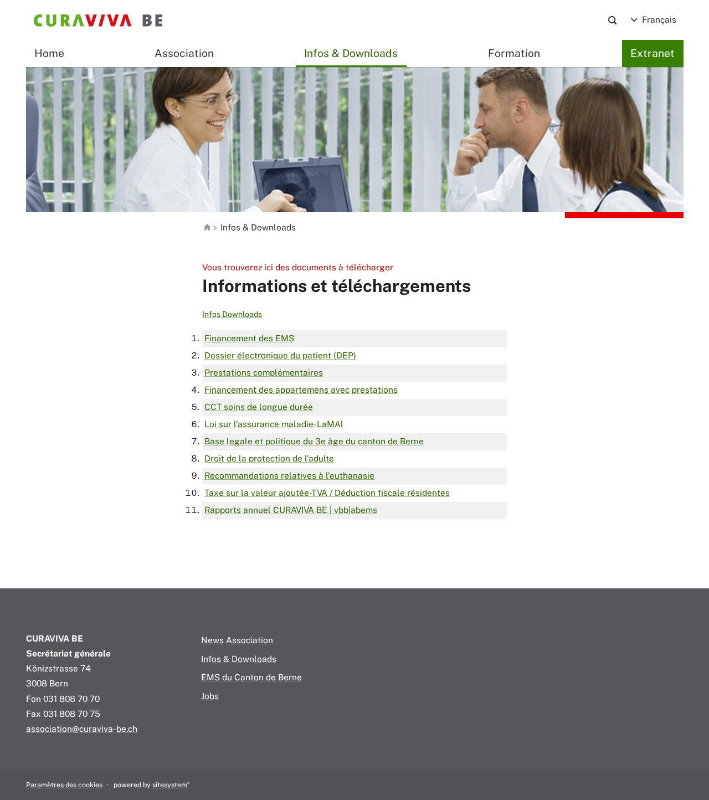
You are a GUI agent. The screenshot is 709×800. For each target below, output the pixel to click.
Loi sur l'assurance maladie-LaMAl (273, 424)
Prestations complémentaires (263, 372)
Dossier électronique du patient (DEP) (280, 355)
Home (49, 53)
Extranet (652, 53)
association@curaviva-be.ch (81, 729)
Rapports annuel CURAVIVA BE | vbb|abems (290, 510)
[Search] (612, 20)
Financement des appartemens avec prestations (301, 389)
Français (658, 19)
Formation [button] (514, 53)
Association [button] (184, 53)
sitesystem (170, 785)
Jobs (210, 696)
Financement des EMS (249, 338)
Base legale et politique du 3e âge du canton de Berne (314, 441)
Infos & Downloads (351, 53)
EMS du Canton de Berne (251, 677)
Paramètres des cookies (64, 785)
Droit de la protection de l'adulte (269, 458)
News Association (237, 640)
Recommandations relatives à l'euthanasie (289, 475)
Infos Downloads (232, 314)
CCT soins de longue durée (258, 407)
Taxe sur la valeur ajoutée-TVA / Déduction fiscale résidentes (327, 493)
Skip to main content (67, 39)
